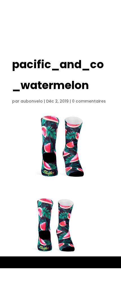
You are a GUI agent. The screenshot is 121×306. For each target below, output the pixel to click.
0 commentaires (89, 101)
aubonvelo (32, 101)
